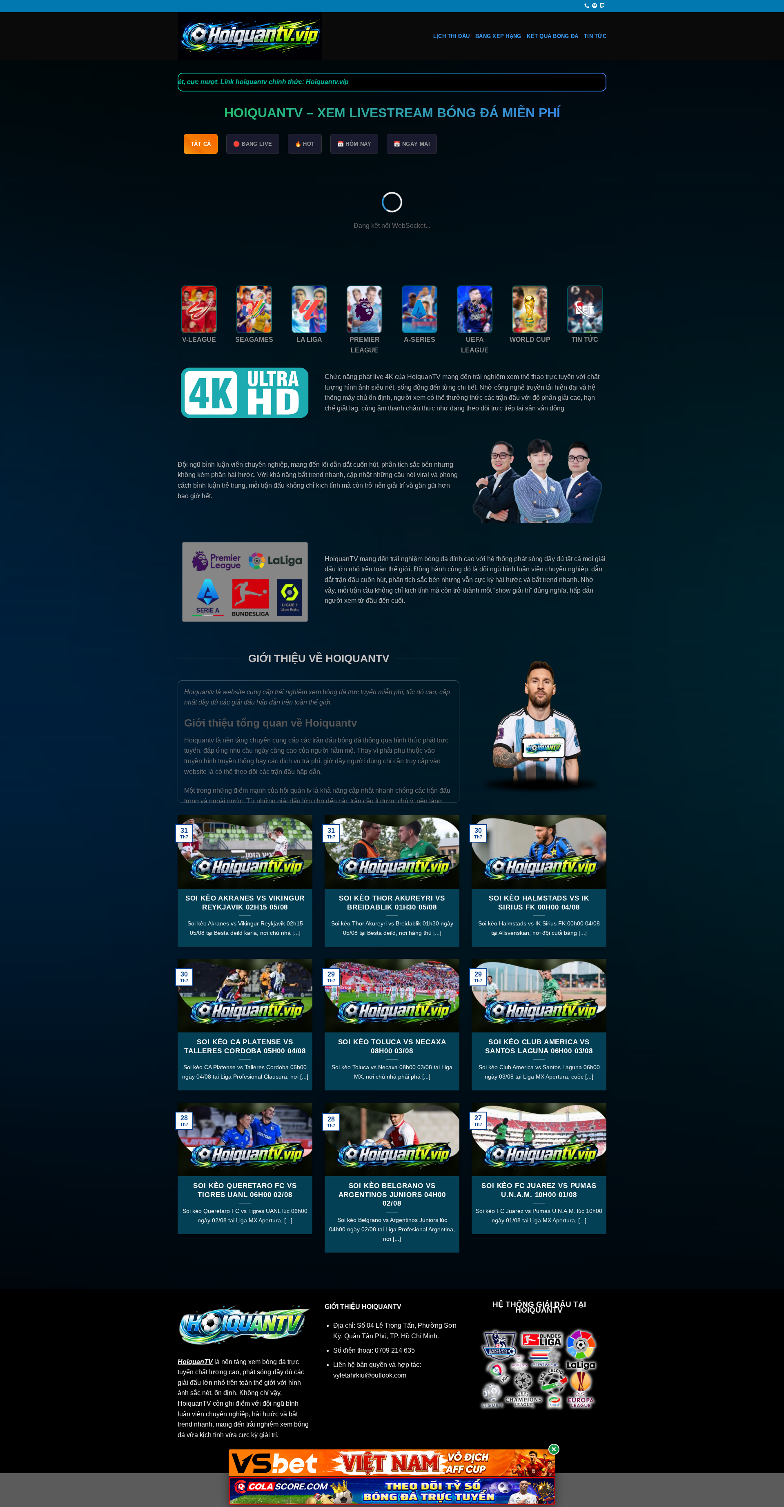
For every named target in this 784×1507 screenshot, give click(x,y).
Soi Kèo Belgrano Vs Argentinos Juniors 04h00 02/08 (392, 1194)
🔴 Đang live (252, 144)
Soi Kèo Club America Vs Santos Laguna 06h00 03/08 (539, 1046)
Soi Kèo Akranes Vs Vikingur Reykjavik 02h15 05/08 (245, 902)
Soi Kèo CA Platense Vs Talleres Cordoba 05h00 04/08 (245, 1046)
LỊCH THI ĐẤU (451, 36)
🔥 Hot (305, 144)
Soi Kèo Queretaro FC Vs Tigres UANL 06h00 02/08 (244, 1190)
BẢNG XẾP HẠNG (498, 36)
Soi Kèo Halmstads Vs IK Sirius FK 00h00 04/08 (539, 902)
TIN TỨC (595, 36)
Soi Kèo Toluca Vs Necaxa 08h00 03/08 (392, 1046)
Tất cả (201, 144)
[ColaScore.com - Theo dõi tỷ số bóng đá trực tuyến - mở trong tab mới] (392, 1491)
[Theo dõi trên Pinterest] (594, 6)
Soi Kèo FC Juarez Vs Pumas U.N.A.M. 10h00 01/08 (539, 1190)
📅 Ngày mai (412, 144)
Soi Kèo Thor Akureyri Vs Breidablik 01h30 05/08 (392, 902)
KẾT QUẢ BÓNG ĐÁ (552, 36)
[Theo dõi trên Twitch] (602, 6)
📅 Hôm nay (354, 144)
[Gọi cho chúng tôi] (586, 6)
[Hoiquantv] (259, 36)
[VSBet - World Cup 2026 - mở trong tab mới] (392, 1463)
